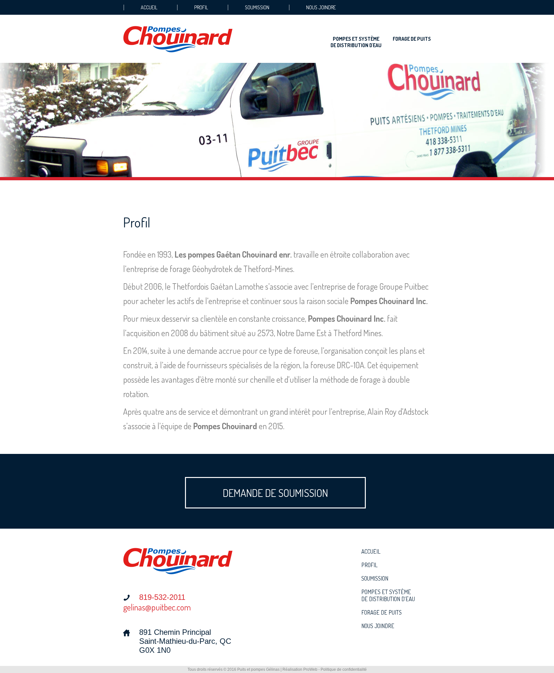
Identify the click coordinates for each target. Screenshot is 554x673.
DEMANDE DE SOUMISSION (275, 492)
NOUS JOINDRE (321, 7)
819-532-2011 (162, 597)
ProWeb (310, 669)
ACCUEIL (149, 7)
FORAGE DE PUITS (412, 39)
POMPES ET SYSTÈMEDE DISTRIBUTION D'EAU (356, 42)
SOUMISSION (257, 7)
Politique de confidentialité (344, 669)
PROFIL (201, 7)
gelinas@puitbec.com (157, 607)
